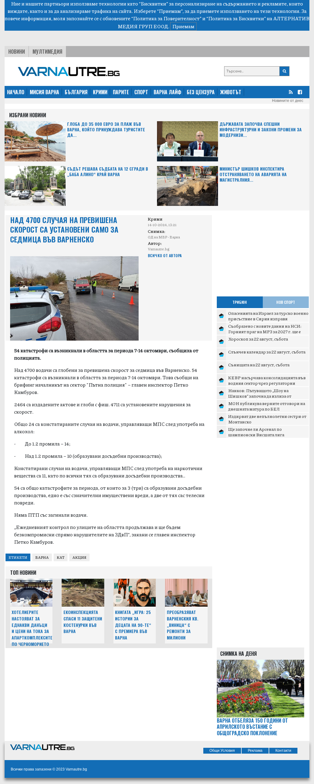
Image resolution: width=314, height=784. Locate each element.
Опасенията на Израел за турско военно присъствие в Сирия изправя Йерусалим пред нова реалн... (268, 318)
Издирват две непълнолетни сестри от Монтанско (267, 419)
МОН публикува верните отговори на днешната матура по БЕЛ (266, 406)
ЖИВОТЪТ (230, 92)
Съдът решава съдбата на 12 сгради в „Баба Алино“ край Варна (107, 171)
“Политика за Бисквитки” (236, 18)
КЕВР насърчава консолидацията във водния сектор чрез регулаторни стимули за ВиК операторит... (267, 382)
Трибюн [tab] (239, 302)
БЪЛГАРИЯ (76, 92)
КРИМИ (100, 92)
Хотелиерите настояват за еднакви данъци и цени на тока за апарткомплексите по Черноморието (32, 628)
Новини (16, 51)
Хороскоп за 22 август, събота (258, 339)
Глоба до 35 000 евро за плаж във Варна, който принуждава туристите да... (106, 129)
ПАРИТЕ (121, 92)
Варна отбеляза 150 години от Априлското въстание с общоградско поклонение (252, 726)
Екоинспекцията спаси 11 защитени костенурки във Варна (82, 621)
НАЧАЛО (15, 92)
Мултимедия (47, 51)
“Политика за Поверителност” (166, 18)
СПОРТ (141, 92)
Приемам (183, 26)
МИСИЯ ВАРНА (44, 92)
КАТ (60, 557)
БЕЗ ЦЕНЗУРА (201, 92)
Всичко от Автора (165, 255)
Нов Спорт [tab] (285, 302)
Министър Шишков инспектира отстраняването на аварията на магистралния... (253, 174)
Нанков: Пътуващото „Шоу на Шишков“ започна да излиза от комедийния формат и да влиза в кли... (267, 395)
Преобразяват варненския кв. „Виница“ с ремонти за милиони (182, 625)
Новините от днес (287, 100)
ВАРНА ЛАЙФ (167, 92)
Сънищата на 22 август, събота (258, 364)
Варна (42, 557)
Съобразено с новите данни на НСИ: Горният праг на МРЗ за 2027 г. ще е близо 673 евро (264, 331)
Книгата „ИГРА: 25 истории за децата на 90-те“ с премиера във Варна (133, 625)
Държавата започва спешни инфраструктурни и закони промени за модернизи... (261, 129)
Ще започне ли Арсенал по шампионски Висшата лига (256, 432)
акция (79, 557)
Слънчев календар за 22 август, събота (266, 352)
